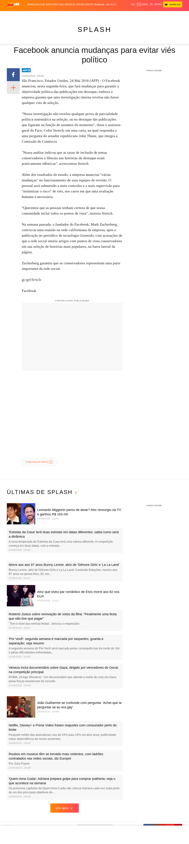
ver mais (62, 808)
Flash (23, 15)
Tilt (130, 15)
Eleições (32, 15)
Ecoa (136, 15)
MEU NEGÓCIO (67, 4)
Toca (175, 15)
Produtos (13, 15)
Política (53, 15)
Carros (63, 15)
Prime (168, 15)
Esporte (93, 15)
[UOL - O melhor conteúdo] (13, 4)
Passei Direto (84, 4)
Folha (84, 15)
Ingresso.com (36, 4)
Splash (103, 15)
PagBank (99, 4)
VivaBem (123, 15)
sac (133, 4)
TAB (162, 15)
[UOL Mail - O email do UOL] (142, 4)
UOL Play (111, 4)
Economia (74, 15)
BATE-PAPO (52, 4)
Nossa (156, 15)
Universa (113, 15)
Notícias (43, 15)
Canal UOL (145, 15)
